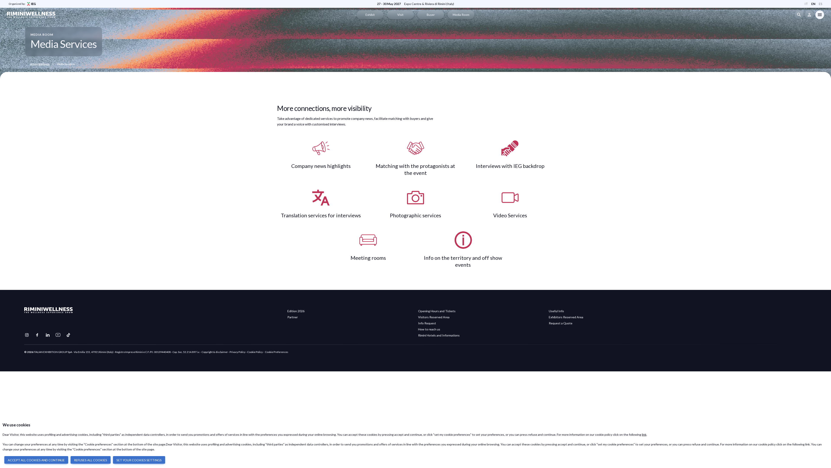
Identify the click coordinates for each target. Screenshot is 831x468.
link (644, 434)
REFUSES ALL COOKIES (90, 460)
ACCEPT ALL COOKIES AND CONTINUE (36, 460)
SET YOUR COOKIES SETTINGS (139, 460)
